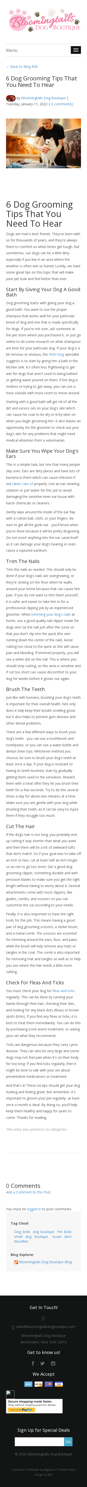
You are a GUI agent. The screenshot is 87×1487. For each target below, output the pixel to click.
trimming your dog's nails (51, 614)
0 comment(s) (62, 104)
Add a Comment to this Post (28, 1192)
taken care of (22, 483)
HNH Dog (56, 354)
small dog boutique (31, 1236)
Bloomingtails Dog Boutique (43, 98)
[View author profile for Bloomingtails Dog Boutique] (11, 98)
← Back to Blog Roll (21, 66)
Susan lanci (62, 1236)
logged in (34, 1209)
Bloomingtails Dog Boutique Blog (45, 1262)
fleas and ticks (63, 990)
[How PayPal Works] (34, 1405)
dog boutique (43, 1231)
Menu (12, 50)
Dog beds (22, 1231)
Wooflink (21, 1241)
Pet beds (64, 1231)
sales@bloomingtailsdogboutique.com (45, 1326)
